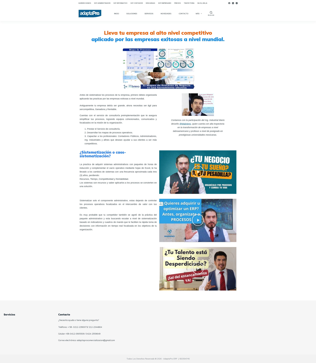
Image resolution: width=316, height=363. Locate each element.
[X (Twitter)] (233, 3)
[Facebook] (229, 3)
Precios (177, 3)
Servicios (149, 13)
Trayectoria (189, 3)
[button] (198, 172)
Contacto (183, 13)
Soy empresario (164, 3)
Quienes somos (84, 3)
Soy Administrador (102, 3)
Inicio (116, 13)
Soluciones (131, 13)
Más (197, 13)
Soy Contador (136, 3)
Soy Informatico (120, 3)
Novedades (166, 13)
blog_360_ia (202, 3)
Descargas (150, 3)
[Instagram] (237, 3)
